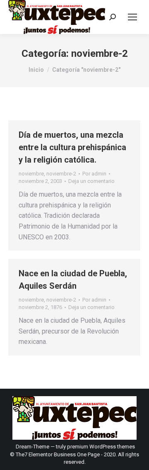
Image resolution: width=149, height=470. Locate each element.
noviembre (31, 173)
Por (94, 173)
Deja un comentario (91, 181)
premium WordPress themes (101, 446)
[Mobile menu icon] (132, 17)
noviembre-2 (61, 173)
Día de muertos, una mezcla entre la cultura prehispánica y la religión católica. (72, 147)
